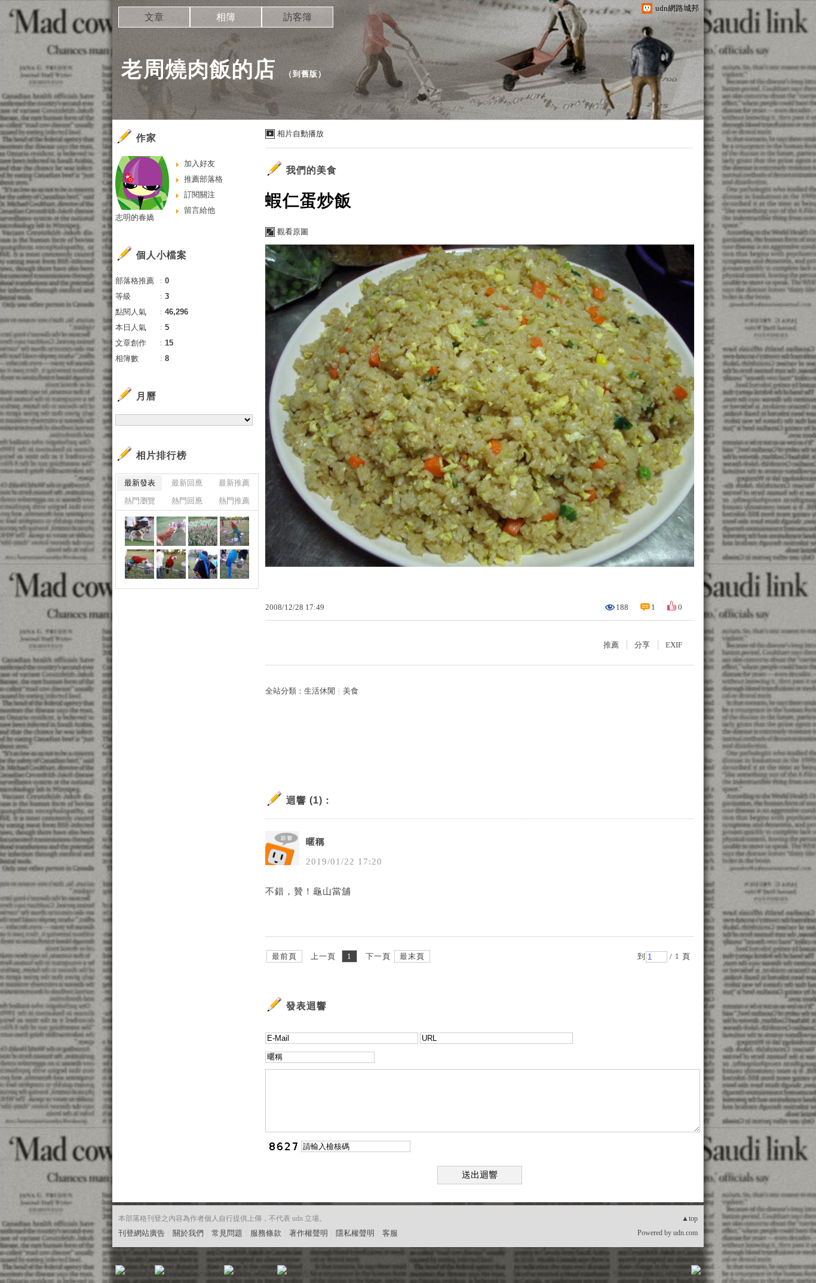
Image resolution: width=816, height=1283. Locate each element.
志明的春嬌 (134, 217)
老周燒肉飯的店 (198, 69)
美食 (350, 690)
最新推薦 (234, 482)
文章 (154, 17)
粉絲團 (139, 1273)
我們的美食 (311, 170)
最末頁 (412, 956)
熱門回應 (187, 500)
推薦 (611, 644)
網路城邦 (672, 1273)
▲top (690, 1218)
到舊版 (305, 73)
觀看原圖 (292, 231)
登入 (620, 1273)
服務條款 (265, 1233)
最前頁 (284, 956)
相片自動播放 (300, 133)
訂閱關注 (199, 194)
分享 (642, 644)
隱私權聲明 (355, 1233)
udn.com (685, 1233)
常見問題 (227, 1233)
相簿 (225, 17)
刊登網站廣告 (141, 1233)
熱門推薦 (234, 500)
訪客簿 (297, 17)
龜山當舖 (332, 891)
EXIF (673, 644)
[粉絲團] (120, 1270)
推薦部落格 (203, 179)
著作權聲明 (308, 1233)
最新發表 (139, 482)
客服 (390, 1233)
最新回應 (187, 482)
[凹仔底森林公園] (139, 531)
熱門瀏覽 (139, 500)
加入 (642, 1273)
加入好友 (199, 163)
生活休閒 (319, 690)
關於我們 (188, 1233)
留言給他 (199, 210)
